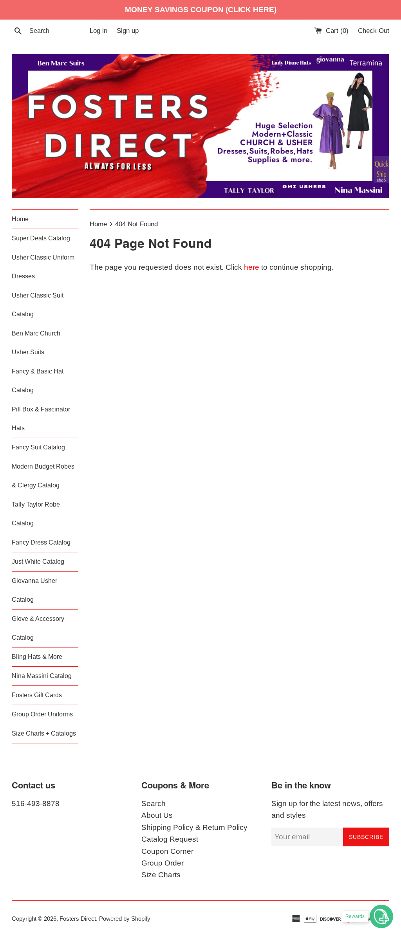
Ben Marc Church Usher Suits (36, 342)
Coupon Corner (167, 851)
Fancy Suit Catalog (38, 447)
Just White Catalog (38, 561)
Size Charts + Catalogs (44, 733)
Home (20, 219)
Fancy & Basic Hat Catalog (37, 380)
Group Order (162, 863)
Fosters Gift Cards (37, 695)
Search (153, 803)
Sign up (128, 30)
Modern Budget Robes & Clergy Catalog (43, 476)
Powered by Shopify (124, 918)
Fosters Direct (78, 918)
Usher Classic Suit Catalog (37, 304)
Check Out (373, 30)
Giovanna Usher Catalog (34, 590)
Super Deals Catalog (41, 238)
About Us (157, 815)
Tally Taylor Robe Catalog (36, 514)
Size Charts (161, 875)
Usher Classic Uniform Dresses (43, 267)
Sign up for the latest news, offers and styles (327, 809)
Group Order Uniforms (42, 714)
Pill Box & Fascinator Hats (41, 418)
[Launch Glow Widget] (381, 916)
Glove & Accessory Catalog (38, 628)
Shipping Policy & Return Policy (194, 827)
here (251, 267)
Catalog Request (169, 839)
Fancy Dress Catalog (41, 542)
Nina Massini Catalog (42, 676)
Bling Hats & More (37, 656)
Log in (98, 30)
